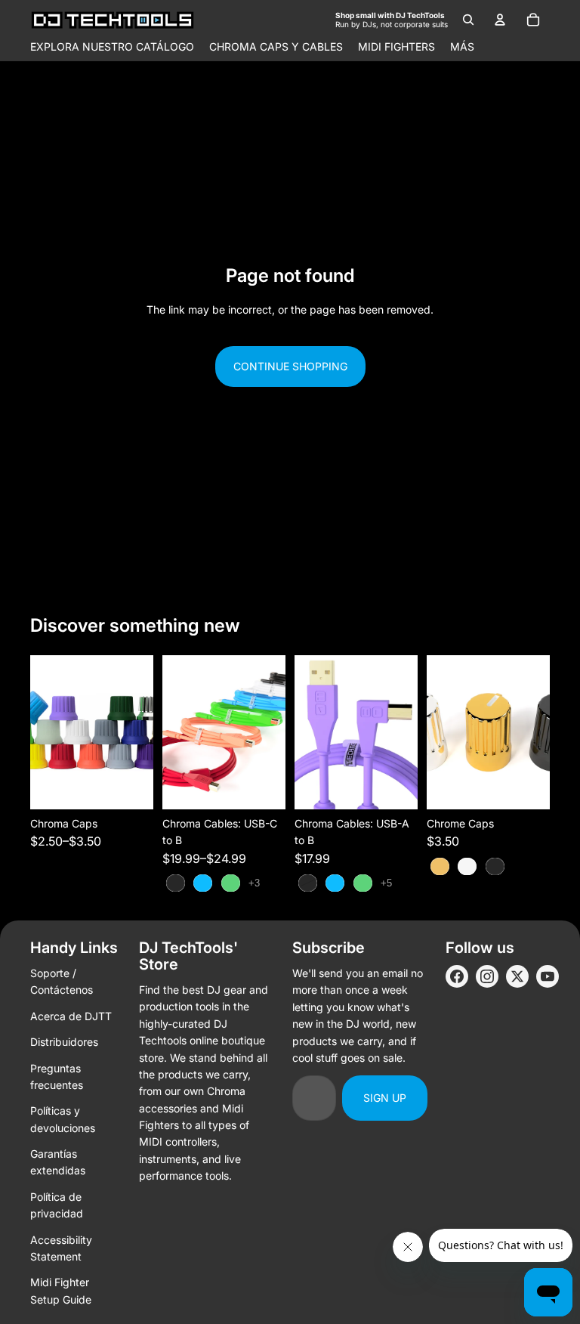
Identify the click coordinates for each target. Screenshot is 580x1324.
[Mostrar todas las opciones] (254, 883)
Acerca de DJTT (71, 1016)
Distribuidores (64, 1041)
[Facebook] (457, 976)
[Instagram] (487, 976)
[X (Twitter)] (517, 976)
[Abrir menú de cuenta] (500, 19)
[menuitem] (462, 46)
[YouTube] (547, 976)
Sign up (384, 1097)
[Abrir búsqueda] (468, 19)
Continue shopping (290, 366)
